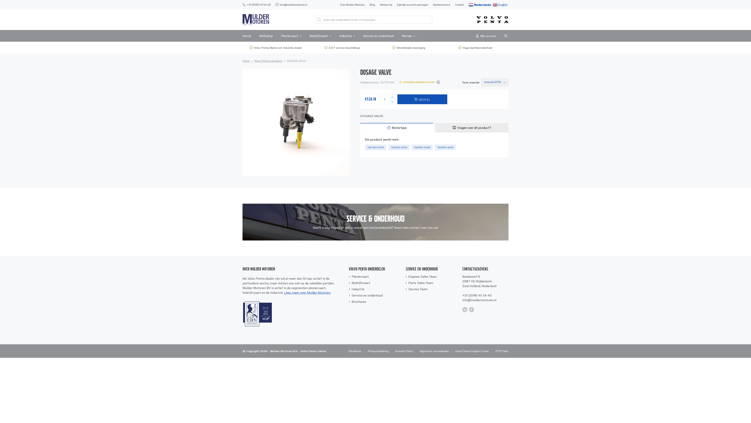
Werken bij (386, 4)
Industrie (345, 36)
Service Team (418, 289)
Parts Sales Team (420, 283)
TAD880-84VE (445, 147)
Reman (407, 36)
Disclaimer (354, 351)
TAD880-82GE (422, 147)
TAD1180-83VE (375, 147)
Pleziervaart (289, 36)
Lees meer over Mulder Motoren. (307, 293)
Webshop (266, 36)
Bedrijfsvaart (318, 36)
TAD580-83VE (399, 147)
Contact (459, 4)
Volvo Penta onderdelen (268, 60)
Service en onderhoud (378, 36)
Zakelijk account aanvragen (412, 4)
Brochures (359, 302)
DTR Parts (501, 351)
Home (247, 36)
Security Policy (404, 351)
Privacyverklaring (378, 351)
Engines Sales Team (422, 276)
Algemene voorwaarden (434, 351)
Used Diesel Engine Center (472, 351)
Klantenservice (441, 4)
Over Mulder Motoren (352, 4)
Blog (372, 4)
